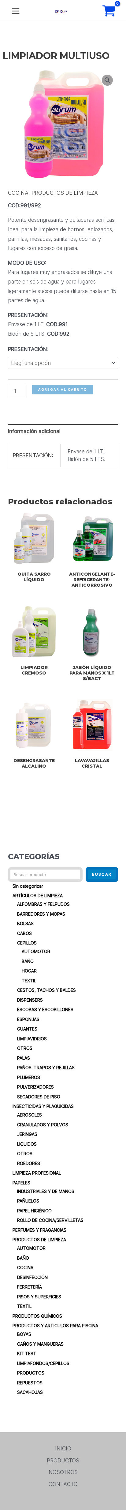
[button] (107, 80)
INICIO (63, 1448)
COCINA (18, 193)
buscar (102, 874)
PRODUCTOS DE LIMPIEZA (64, 193)
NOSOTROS (63, 1472)
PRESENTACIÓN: (28, 349)
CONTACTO (63, 1484)
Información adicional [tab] (34, 431)
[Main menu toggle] (15, 11)
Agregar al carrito (62, 389)
